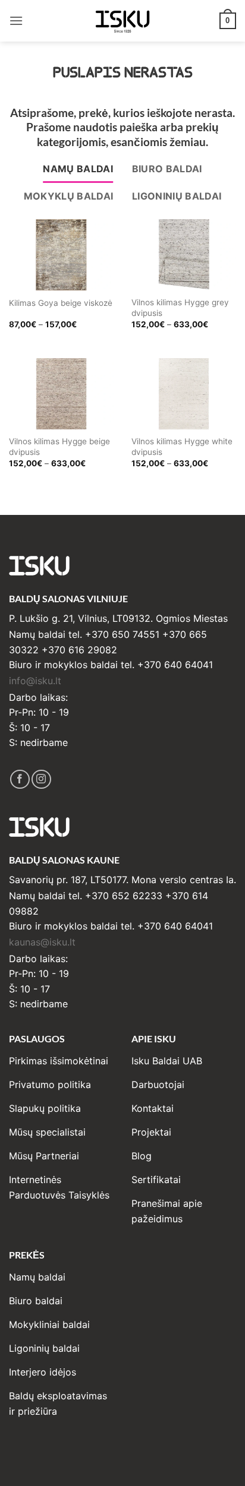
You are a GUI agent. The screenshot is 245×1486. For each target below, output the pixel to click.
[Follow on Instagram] (41, 779)
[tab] (78, 169)
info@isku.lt (35, 681)
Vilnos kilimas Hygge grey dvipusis (180, 308)
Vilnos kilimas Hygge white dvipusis (182, 447)
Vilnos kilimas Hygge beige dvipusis (59, 447)
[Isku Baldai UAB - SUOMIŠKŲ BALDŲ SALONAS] (122, 20)
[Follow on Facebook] (20, 779)
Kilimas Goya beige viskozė (60, 303)
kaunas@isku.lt (42, 942)
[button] (16, 20)
